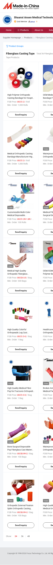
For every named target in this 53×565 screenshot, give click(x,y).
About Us (39, 30)
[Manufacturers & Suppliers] (21, 5)
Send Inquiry (21, 114)
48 (28, 536)
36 (22, 536)
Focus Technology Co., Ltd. (37, 553)
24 (16, 536)
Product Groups (15, 46)
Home (8, 30)
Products (24, 30)
